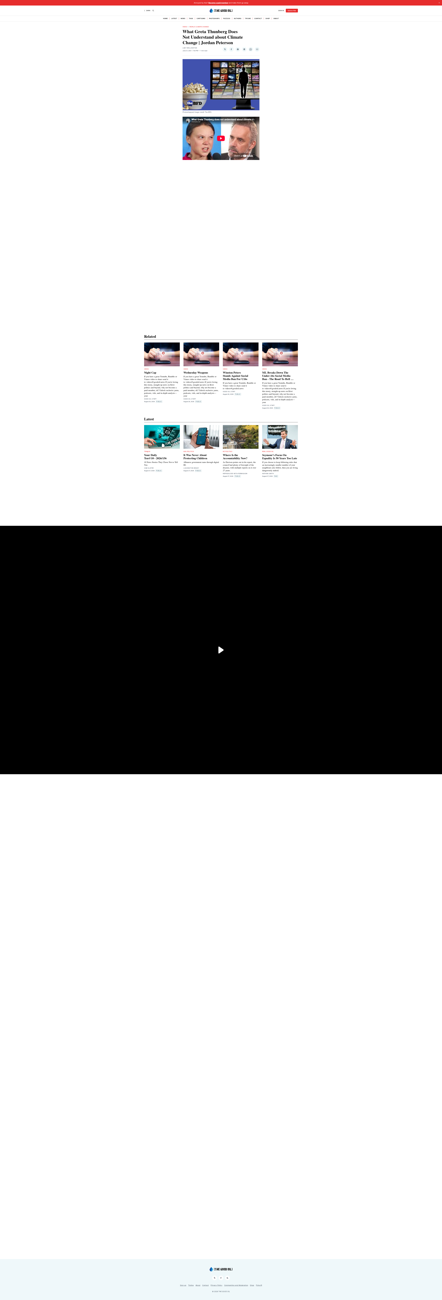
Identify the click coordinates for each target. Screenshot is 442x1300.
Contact (258, 18)
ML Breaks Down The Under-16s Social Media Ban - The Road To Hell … (278, 375)
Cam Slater (149, 468)
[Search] (153, 11)
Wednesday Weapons (195, 372)
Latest (174, 18)
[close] (439, 3)
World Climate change (199, 27)
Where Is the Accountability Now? (235, 456)
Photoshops (214, 18)
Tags (191, 18)
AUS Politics (188, 451)
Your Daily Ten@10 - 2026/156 (155, 456)
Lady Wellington (190, 48)
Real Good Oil (268, 451)
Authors (237, 18)
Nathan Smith (268, 473)
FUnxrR (259, 1285)
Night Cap (150, 372)
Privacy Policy (216, 1285)
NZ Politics (227, 451)
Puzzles (226, 18)
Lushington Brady (191, 468)
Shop (268, 18)
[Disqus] (221, 225)
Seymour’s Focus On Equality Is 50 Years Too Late (279, 456)
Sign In (281, 10)
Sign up (183, 1285)
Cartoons (201, 18)
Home (165, 18)
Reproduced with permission (235, 473)
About (276, 18)
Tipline (248, 18)
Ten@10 (147, 451)
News (183, 18)
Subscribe (292, 11)
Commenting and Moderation (236, 1285)
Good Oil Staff (150, 399)
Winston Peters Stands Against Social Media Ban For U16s (235, 375)
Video (185, 27)
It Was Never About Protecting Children (195, 456)
